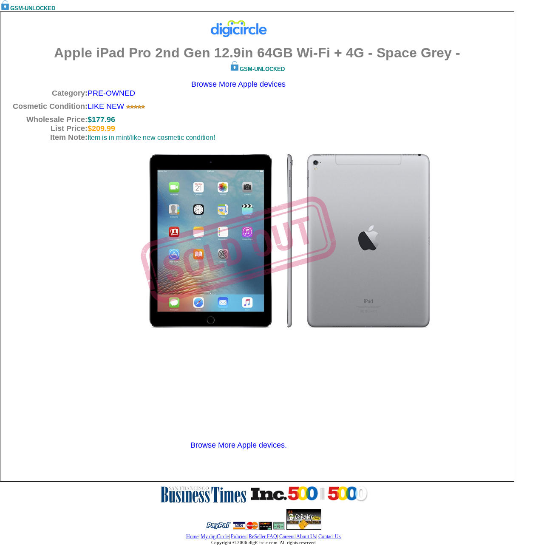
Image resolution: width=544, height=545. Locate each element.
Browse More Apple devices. (238, 445)
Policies (238, 536)
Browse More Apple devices (238, 84)
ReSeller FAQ (263, 536)
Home (192, 536)
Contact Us (329, 536)
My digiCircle (215, 536)
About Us (306, 536)
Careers (287, 536)
